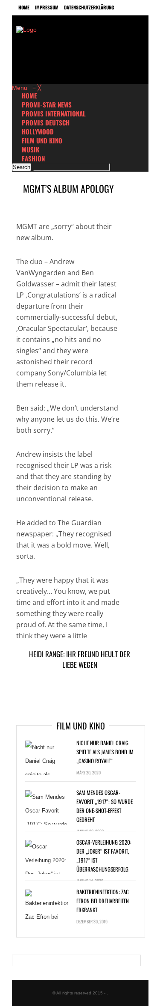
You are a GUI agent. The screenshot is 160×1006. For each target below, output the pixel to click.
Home (23, 7)
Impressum (46, 7)
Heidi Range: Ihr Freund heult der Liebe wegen (79, 659)
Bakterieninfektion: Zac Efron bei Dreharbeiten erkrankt (102, 900)
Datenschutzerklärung (89, 7)
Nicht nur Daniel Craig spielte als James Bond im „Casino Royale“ (105, 751)
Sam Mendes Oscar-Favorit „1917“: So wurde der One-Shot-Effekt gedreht (104, 806)
